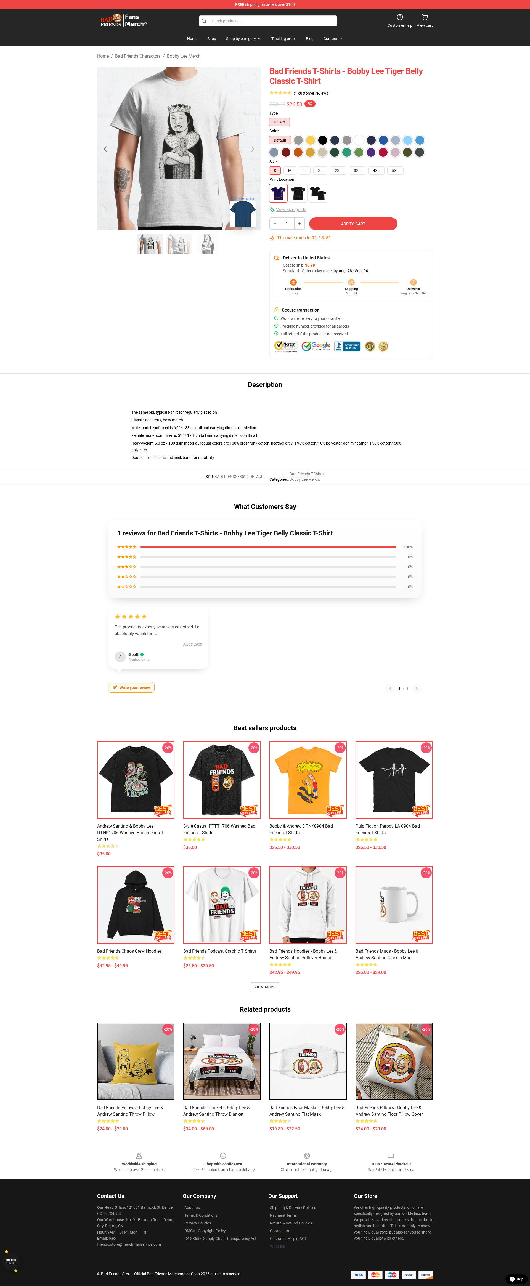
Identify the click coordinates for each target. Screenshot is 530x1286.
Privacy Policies (197, 1223)
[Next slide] (252, 149)
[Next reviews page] (417, 689)
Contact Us (279, 1231)
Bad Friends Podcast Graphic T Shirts (219, 951)
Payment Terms (283, 1215)
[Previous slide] (106, 149)
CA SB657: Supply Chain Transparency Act (220, 1238)
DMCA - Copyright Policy (205, 1231)
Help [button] (520, 1279)
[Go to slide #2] (179, 244)
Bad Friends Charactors (138, 56)
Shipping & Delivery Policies (293, 1207)
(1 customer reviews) (312, 93)
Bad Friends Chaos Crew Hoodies (129, 951)
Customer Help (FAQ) (288, 1238)
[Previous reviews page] (390, 689)
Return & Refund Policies (291, 1223)
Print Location (281, 179)
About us (192, 1207)
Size (273, 162)
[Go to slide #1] (150, 244)
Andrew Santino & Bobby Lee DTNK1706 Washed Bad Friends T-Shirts (130, 832)
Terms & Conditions (201, 1215)
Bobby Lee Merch (184, 56)
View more (265, 987)
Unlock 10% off (11, 1261)
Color (274, 131)
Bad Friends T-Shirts (307, 474)
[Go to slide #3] (207, 244)
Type (273, 113)
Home (103, 56)
